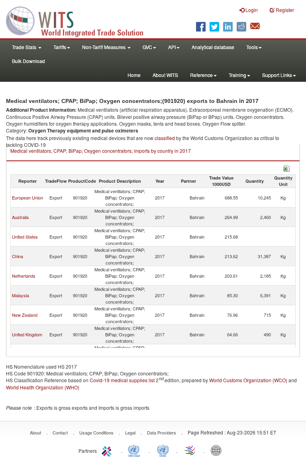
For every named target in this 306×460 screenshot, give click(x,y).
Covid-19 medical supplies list (122, 380)
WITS (79, 20)
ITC (108, 450)
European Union (27, 197)
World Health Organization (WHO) (42, 387)
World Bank (218, 450)
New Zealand (24, 315)
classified (165, 137)
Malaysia (20, 295)
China (17, 256)
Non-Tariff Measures (104, 46)
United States (25, 236)
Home (134, 74)
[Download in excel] (286, 167)
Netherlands (23, 275)
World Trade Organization (190, 450)
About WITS (165, 74)
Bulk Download (28, 60)
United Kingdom (27, 334)
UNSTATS (163, 450)
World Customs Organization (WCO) (248, 380)
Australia (20, 217)
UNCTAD (135, 450)
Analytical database (213, 46)
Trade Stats (24, 46)
